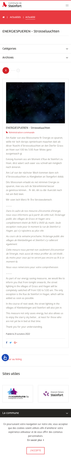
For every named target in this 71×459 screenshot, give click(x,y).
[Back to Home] (12, 4)
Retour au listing (13, 359)
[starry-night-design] (35, 102)
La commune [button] (10, 413)
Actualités (15, 17)
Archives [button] (8, 58)
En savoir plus (34, 440)
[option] (35, 102)
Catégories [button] (9, 49)
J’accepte (35, 450)
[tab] (35, 48)
